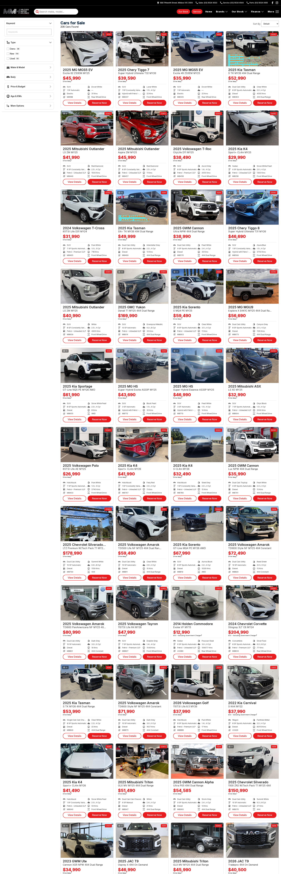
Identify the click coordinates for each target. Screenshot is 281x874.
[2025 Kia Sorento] (197, 286)
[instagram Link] (277, 3)
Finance (255, 11)
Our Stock (183, 11)
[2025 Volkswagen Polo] (87, 444)
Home (208, 11)
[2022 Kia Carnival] (252, 681)
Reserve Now (99, 102)
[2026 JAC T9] (252, 840)
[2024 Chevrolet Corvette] (252, 602)
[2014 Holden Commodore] (197, 602)
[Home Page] (16, 11)
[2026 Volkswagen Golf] (197, 681)
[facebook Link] (272, 3)
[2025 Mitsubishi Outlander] (87, 128)
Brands (220, 11)
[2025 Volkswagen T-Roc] (197, 128)
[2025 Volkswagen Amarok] (142, 523)
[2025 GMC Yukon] (142, 286)
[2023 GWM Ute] (87, 840)
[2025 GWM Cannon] (197, 207)
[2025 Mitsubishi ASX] (252, 365)
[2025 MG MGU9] (252, 286)
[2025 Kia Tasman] (252, 48)
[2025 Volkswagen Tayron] (142, 602)
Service (197, 11)
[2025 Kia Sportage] (87, 365)
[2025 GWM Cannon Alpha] (197, 761)
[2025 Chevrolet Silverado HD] (87, 523)
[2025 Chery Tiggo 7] (142, 48)
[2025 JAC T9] (142, 840)
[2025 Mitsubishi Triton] (142, 761)
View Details (74, 102)
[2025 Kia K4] (252, 128)
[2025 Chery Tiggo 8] (252, 207)
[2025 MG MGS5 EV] (87, 48)
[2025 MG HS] (142, 365)
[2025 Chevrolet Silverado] (252, 761)
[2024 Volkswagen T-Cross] (87, 207)
